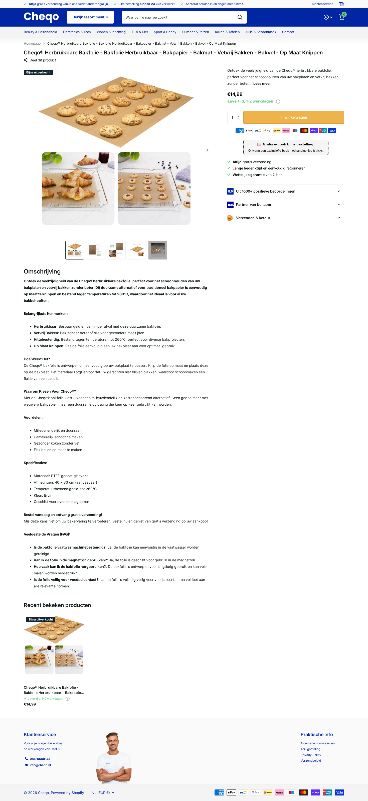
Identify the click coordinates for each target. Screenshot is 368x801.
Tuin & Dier (140, 32)
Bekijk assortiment (89, 17)
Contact (288, 32)
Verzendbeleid (311, 760)
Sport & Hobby (165, 32)
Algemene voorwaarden (318, 743)
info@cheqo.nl (40, 765)
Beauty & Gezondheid (40, 32)
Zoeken (240, 17)
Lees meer (262, 83)
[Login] (328, 17)
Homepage (32, 43)
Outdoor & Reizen (195, 32)
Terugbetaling (310, 749)
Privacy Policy (311, 755)
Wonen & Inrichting (111, 32)
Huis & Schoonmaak (261, 32)
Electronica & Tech (77, 32)
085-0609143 (40, 759)
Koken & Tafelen (227, 32)
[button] (207, 150)
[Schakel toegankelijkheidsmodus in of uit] (341, 4)
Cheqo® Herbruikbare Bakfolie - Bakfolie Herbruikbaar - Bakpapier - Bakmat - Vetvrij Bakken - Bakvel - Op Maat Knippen (53, 690)
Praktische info (317, 734)
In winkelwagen (293, 117)
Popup (278, 101)
